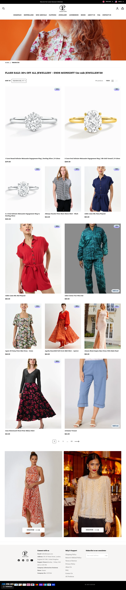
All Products (69, 576)
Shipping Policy (70, 554)
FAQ (66, 570)
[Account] (117, 8)
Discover (30, 530)
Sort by (8, 81)
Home (7, 63)
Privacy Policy (70, 564)
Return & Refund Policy (73, 557)
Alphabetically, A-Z (18, 81)
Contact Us (69, 573)
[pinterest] (23, 560)
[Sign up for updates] (106, 556)
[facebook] (19, 560)
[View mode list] (116, 81)
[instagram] (27, 560)
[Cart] (122, 8)
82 (72, 441)
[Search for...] (3, 8)
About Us (68, 567)
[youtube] (32, 560)
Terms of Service (71, 561)
